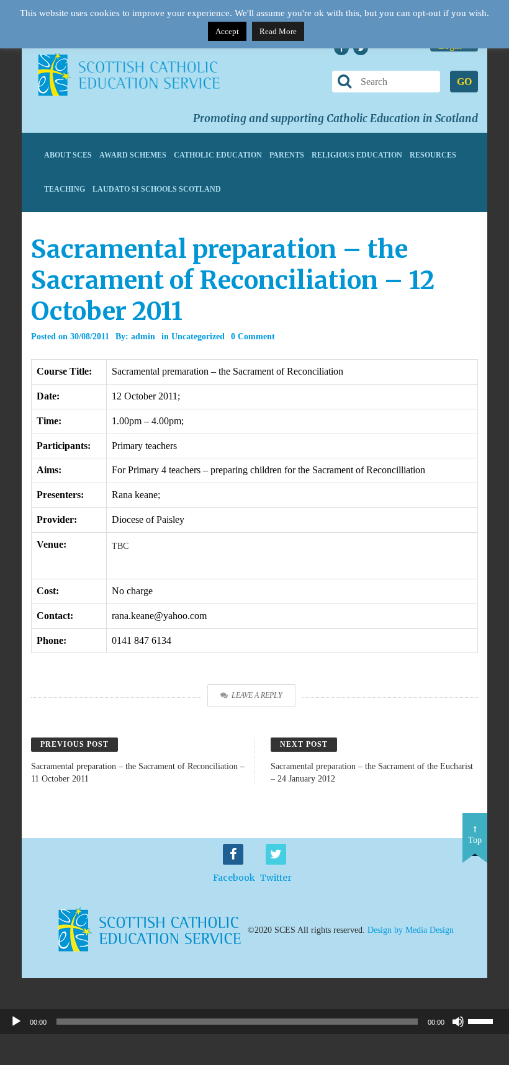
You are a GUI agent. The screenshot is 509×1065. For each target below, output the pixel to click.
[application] (254, 1021)
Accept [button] (227, 31)
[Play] (16, 1021)
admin (143, 336)
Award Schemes (132, 155)
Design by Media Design (410, 929)
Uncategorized (198, 336)
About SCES (68, 155)
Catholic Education (218, 155)
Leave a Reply (257, 695)
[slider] (485, 1020)
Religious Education (357, 155)
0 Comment (253, 336)
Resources (433, 155)
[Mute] (458, 1021)
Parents (286, 155)
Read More (278, 31)
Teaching (64, 189)
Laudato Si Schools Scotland (156, 189)
